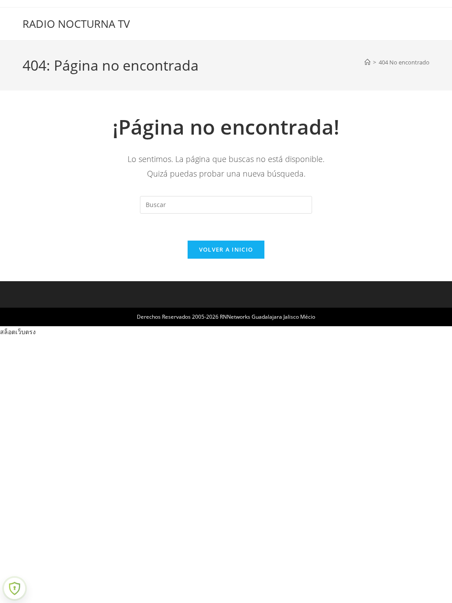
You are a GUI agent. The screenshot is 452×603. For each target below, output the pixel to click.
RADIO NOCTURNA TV (76, 23)
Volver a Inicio (226, 249)
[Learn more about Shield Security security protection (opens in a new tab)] (15, 588)
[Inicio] (367, 62)
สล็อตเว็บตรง (18, 332)
